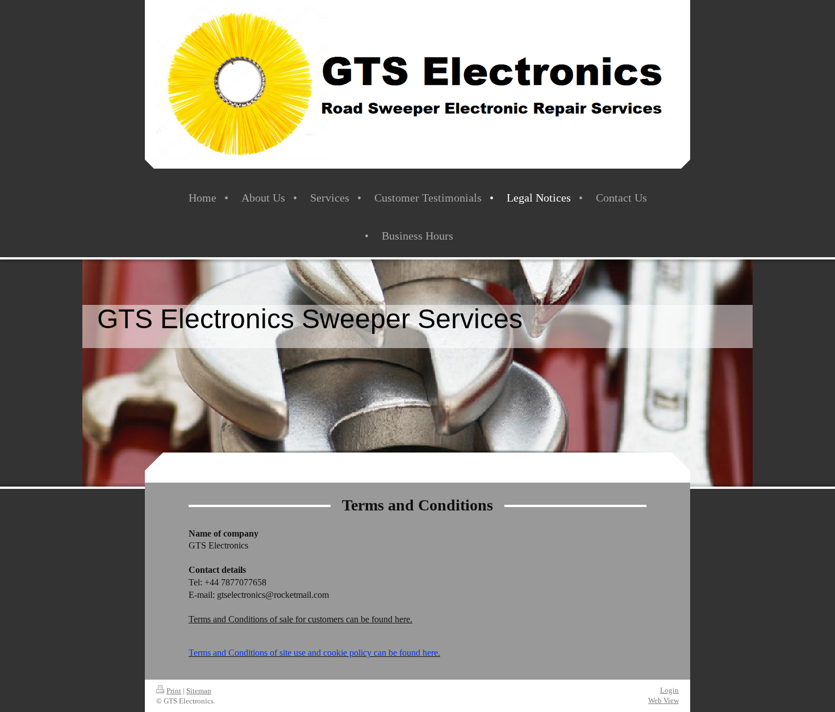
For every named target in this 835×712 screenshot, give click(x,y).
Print (173, 690)
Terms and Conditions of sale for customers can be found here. (300, 619)
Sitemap (198, 690)
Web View (663, 700)
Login (669, 690)
